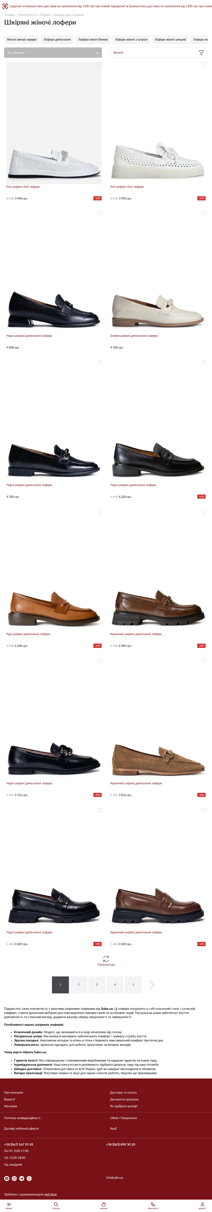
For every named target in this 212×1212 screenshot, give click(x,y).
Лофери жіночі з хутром (131, 39)
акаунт (202, 1208)
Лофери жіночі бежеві (93, 39)
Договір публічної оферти (21, 1128)
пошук (56, 1208)
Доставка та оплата (123, 1092)
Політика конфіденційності (22, 1118)
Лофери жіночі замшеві (170, 39)
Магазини (10, 1106)
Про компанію (13, 1092)
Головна (9, 15)
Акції (113, 1128)
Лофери (45, 15)
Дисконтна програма (124, 1099)
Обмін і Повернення (123, 1118)
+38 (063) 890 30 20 (120, 1144)
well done (51, 1194)
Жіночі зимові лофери (21, 39)
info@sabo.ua (114, 1177)
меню (9, 1208)
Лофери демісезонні (57, 39)
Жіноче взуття (27, 15)
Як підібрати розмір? (124, 1106)
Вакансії (9, 1099)
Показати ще (106, 964)
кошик (103, 1208)
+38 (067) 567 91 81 (18, 1144)
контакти (153, 1208)
